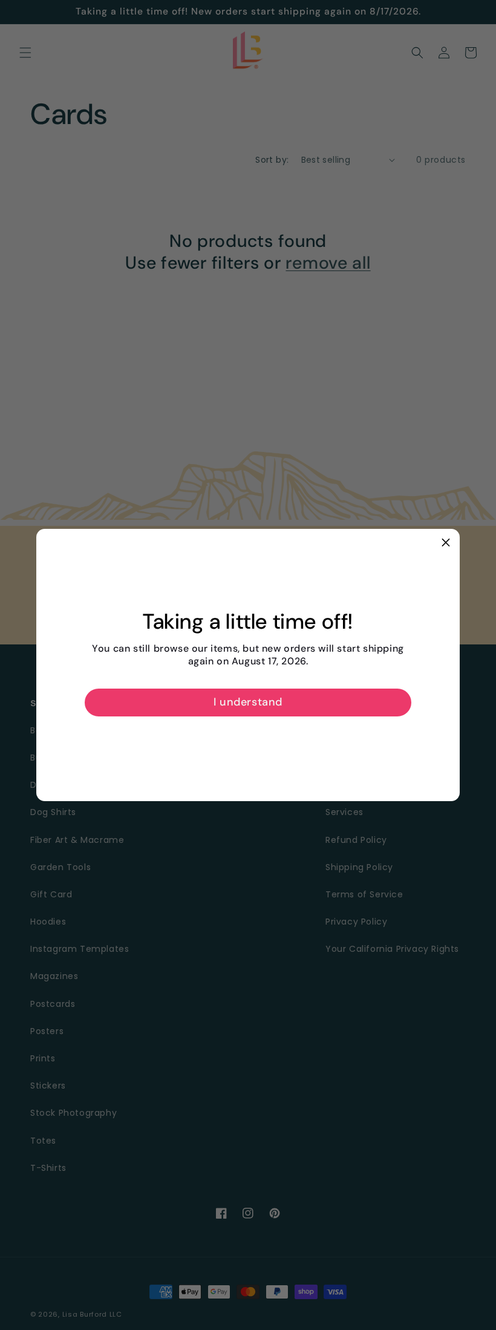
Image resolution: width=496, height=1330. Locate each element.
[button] (446, 543)
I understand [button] (248, 702)
